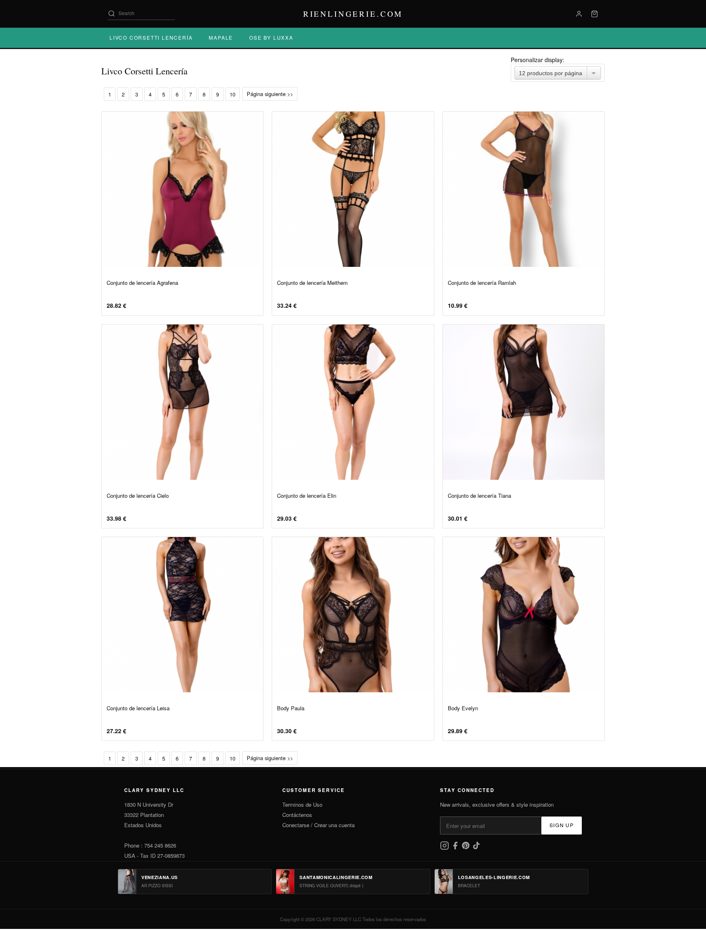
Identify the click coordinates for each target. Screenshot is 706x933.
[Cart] (594, 14)
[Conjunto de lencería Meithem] (352, 189)
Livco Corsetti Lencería (150, 37)
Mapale (221, 37)
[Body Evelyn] (523, 614)
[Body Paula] (352, 614)
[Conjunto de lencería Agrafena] (182, 189)
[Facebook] (456, 848)
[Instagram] (445, 848)
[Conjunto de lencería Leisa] (182, 614)
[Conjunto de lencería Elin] (352, 402)
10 (232, 94)
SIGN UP (562, 825)
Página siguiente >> (270, 94)
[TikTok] (476, 848)
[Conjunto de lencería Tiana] (523, 402)
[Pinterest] (466, 848)
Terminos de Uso (302, 804)
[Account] (579, 14)
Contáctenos (297, 815)
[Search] (111, 13)
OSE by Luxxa (271, 37)
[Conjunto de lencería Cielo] (182, 402)
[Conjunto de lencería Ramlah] (523, 189)
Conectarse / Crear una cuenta (318, 825)
